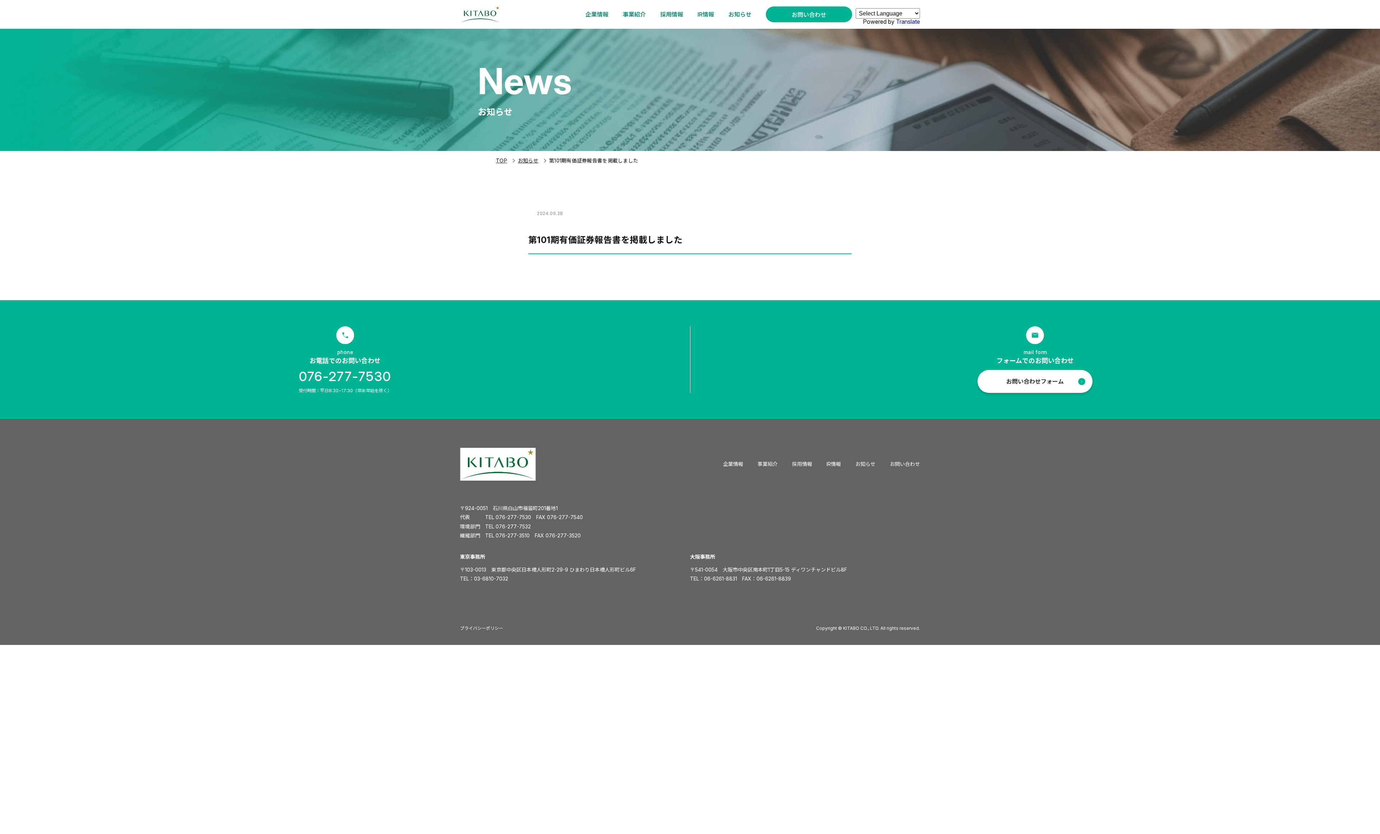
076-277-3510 (513, 535)
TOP (501, 160)
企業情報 (596, 14)
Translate (908, 21)
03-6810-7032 (491, 579)
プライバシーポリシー (481, 628)
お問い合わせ (809, 14)
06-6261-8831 (720, 579)
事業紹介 (634, 14)
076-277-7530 (345, 376)
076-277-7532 (513, 526)
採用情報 (671, 14)
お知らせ (739, 14)
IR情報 (706, 14)
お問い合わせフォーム (1035, 381)
